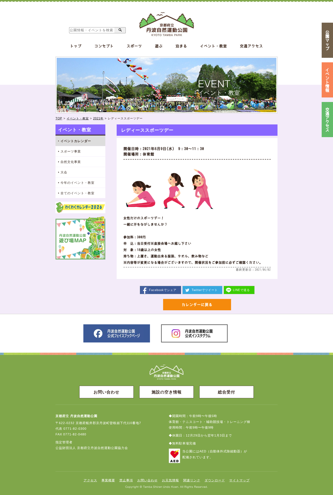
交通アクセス (251, 46)
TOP (59, 118)
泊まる (181, 46)
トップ (76, 46)
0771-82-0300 (75, 428)
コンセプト (104, 46)
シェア (162, 290)
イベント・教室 (213, 46)
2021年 (98, 118)
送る (241, 290)
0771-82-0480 (74, 434)
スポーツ (134, 46)
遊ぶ (159, 46)
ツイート (205, 290)
